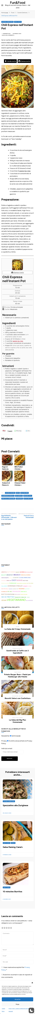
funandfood (6, 33)
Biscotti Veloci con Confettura (17, 698)
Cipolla (11, 577)
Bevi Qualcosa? (29, 572)
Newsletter (5, 736)
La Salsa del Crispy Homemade (17, 629)
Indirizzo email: (6, 748)
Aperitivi (4, 572)
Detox (8, 580)
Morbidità (4, 591)
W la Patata (29, 600)
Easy (17, 492)
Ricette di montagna (7, 594)
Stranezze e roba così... (21, 597)
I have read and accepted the (15, 968)
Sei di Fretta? (28, 498)
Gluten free (24, 492)
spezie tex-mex (25, 171)
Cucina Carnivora (7, 21)
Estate (19, 580)
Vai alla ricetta (11, 61)
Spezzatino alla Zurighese (15, 805)
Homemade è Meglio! (8, 495)
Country (15, 577)
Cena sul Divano (25, 575)
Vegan (4, 600)
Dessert (3, 580)
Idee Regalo (5, 588)
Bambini (22, 572)
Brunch (17, 575)
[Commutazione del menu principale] (2, 5)
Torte (28, 597)
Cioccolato (5, 577)
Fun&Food (17, 3)
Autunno (11, 572)
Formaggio (12, 583)
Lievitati (27, 588)
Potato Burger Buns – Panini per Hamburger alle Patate (17, 675)
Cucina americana (25, 577)
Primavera (19, 498)
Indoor (10, 588)
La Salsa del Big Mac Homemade (17, 721)
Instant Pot (28, 495)
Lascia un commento (8, 35)
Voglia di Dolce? (17, 648)
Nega (17, 1004)
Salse (17, 626)
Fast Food (18, 21)
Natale (21, 696)
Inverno (22, 589)
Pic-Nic (10, 591)
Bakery (18, 572)
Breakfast (10, 575)
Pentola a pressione (8, 498)
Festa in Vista (5, 583)
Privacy (4, 741)
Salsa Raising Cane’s (13, 847)
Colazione (15, 696)
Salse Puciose (23, 594)
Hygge (29, 586)
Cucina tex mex (10, 492)
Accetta (17, 999)
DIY (10, 580)
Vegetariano (16, 600)
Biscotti (3, 575)
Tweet (9, 430)
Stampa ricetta (25, 61)
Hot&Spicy (19, 495)
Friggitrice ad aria (21, 583)
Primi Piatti (24, 591)
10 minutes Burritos (12, 891)
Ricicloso (17, 594)
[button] (32, 983)
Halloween (4, 586)
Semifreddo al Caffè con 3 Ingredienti (17, 652)
